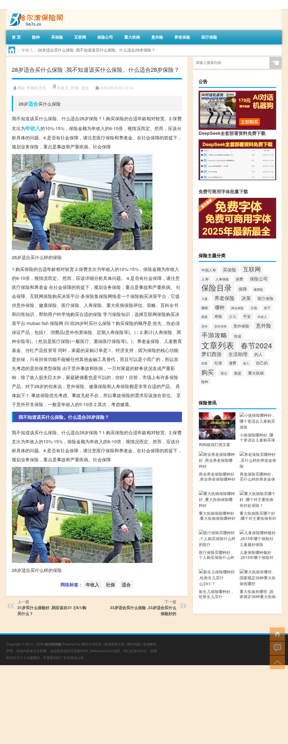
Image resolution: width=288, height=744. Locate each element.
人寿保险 (222, 279)
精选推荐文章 (114, 643)
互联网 (80, 37)
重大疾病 (132, 37)
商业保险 (237, 308)
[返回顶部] (276, 662)
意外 (204, 326)
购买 (207, 371)
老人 (246, 363)
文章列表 (217, 345)
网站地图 (134, 643)
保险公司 (105, 37)
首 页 (16, 37)
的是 (204, 363)
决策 (246, 298)
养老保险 (182, 37)
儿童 (204, 299)
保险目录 (216, 287)
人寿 (205, 279)
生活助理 (238, 353)
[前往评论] (276, 647)
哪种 (219, 307)
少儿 (232, 316)
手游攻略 (214, 335)
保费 (239, 279)
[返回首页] (276, 633)
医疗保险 (209, 37)
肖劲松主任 (36, 88)
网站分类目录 (92, 643)
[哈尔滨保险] (35, 11)
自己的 (262, 363)
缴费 (232, 363)
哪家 (204, 307)
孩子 (267, 307)
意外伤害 (220, 326)
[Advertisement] (144, 704)
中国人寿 (208, 270)
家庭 (204, 317)
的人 (258, 354)
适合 (85, 87)
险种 (36, 37)
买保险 (57, 37)
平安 (247, 316)
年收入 (27, 50)
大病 (253, 308)
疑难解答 (150, 643)
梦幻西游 (211, 353)
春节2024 (256, 345)
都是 (237, 373)
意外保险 (241, 326)
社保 (75, 87)
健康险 (258, 289)
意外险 (157, 37)
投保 (237, 336)
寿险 (218, 316)
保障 (242, 289)
